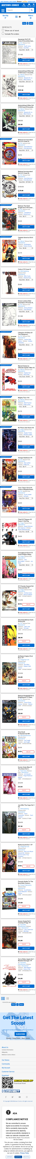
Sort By (5, 16)
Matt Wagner (27, 967)
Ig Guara (26, 496)
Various (20, 668)
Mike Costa (27, 276)
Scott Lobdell (27, 494)
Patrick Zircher (28, 246)
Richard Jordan (28, 434)
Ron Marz (26, 664)
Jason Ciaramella (22, 814)
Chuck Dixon (27, 702)
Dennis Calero (22, 854)
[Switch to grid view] (19, 16)
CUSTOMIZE (9, 1156)
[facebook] (6, 1097)
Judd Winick (27, 212)
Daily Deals (16, 1038)
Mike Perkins (27, 79)
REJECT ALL (27, 1156)
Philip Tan (26, 464)
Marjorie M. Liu (28, 78)
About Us (5, 1047)
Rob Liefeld (27, 463)
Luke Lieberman (28, 929)
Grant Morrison (28, 146)
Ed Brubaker (27, 244)
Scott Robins (27, 890)
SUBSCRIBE (20, 1034)
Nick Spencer (22, 528)
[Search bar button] (31, 10)
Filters (30, 16)
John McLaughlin (22, 560)
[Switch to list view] (16, 16)
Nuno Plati (26, 374)
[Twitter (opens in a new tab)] (12, 1097)
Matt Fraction (28, 403)
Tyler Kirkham (27, 309)
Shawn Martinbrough (24, 529)
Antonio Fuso (27, 277)
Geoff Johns (27, 46)
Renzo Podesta (28, 594)
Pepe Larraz (27, 404)
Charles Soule (28, 593)
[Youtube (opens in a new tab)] (19, 1097)
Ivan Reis (26, 47)
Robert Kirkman (28, 526)
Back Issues (26, 1038)
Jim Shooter (27, 774)
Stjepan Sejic (27, 666)
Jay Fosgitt (27, 740)
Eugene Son (27, 373)
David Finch (27, 214)
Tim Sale (26, 628)
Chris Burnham (28, 148)
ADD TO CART (26, 60)
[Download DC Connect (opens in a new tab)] (18, 1091)
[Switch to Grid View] (7, 998)
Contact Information (7, 1050)
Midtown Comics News (8, 1054)
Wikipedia (4, 1052)
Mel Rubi (26, 931)
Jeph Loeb (27, 626)
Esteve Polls (27, 969)
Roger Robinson (28, 775)
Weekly (8, 1038)
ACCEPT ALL (18, 1156)
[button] (24, 5)
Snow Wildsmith (22, 891)
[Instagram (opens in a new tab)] (27, 1097)
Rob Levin (27, 851)
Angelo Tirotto (28, 433)
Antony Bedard (28, 308)
